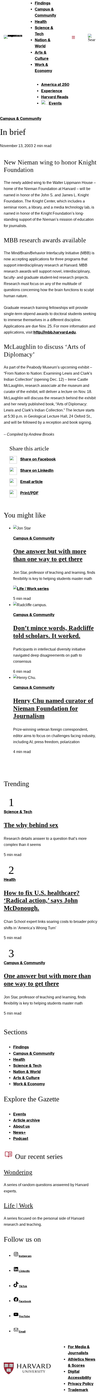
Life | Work (18, 1205)
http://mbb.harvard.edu (54, 332)
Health (10, 879)
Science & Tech (18, 811)
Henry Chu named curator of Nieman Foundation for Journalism (53, 708)
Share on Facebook (38, 459)
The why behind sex (31, 825)
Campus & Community (20, 118)
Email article (31, 481)
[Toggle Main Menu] (73, 37)
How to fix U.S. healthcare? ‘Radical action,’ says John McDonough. (42, 900)
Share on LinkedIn (37, 470)
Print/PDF (29, 493)
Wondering (18, 1172)
